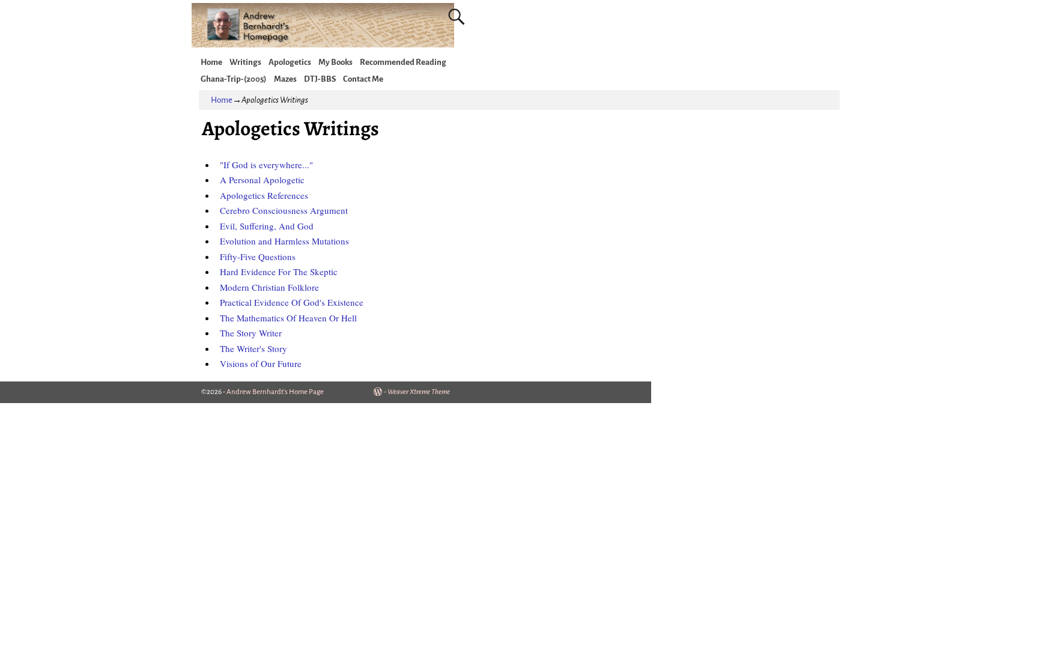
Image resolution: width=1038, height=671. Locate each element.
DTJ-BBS (320, 78)
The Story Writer (251, 333)
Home (211, 62)
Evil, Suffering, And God (267, 226)
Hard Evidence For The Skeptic (279, 272)
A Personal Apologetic (262, 180)
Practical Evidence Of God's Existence (291, 302)
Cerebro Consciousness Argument (284, 210)
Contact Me (363, 78)
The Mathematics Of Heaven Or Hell (288, 318)
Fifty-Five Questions (258, 256)
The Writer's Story (253, 348)
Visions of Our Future (261, 363)
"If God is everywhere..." (266, 165)
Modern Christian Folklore (269, 287)
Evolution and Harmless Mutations (284, 241)
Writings (245, 62)
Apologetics (290, 62)
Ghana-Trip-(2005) (234, 78)
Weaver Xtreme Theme (418, 392)
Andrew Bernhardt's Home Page (275, 392)
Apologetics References (264, 195)
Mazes (285, 78)
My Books (335, 62)
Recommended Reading (403, 62)
